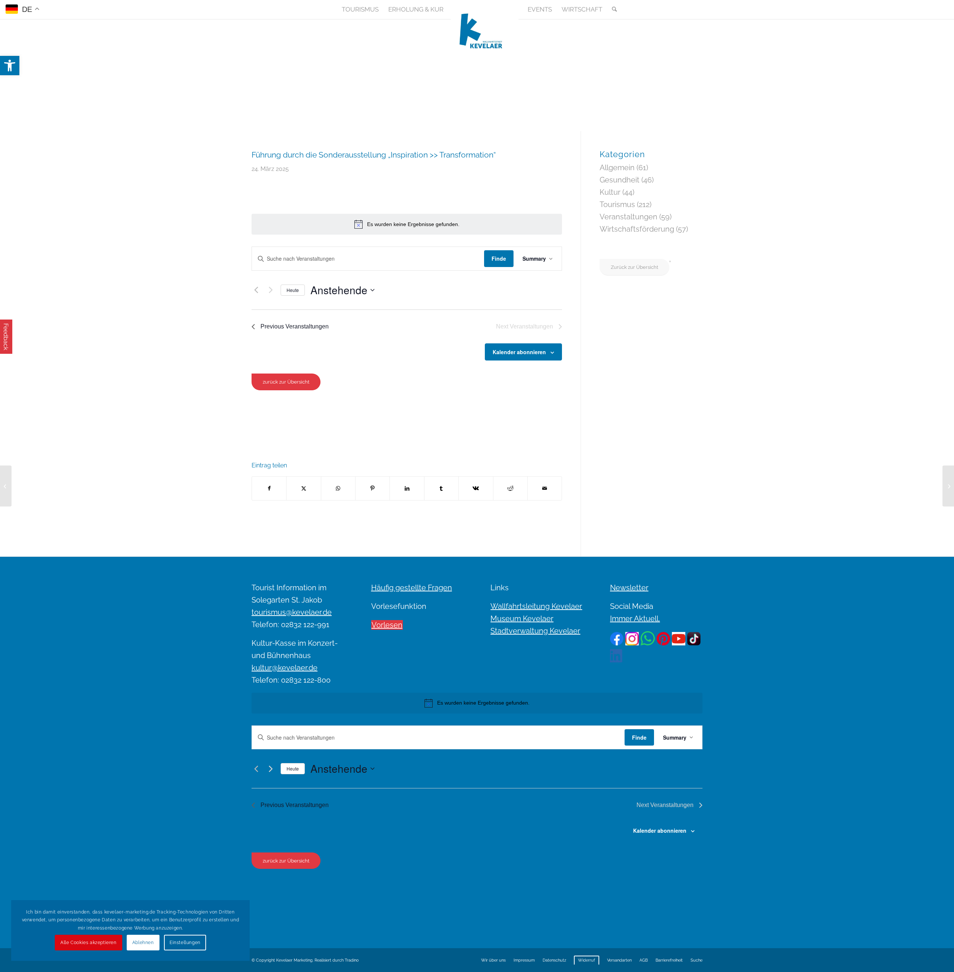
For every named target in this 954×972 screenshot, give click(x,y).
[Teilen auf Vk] (476, 488)
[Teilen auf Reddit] (510, 488)
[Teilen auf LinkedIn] (407, 488)
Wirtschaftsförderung (637, 229)
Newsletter (629, 587)
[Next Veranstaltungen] (270, 290)
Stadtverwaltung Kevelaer (535, 630)
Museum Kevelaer (521, 618)
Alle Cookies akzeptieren (88, 942)
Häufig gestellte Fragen (411, 587)
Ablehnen (143, 942)
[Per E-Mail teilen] (545, 488)
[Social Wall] (696, 9)
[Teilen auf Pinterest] (372, 488)
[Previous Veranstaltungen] (256, 290)
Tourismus (617, 204)
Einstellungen (185, 942)
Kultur (610, 192)
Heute (293, 290)
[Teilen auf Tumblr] (441, 488)
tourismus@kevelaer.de (292, 612)
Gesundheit (619, 179)
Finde (499, 258)
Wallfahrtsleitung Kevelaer (536, 606)
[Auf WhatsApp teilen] (338, 488)
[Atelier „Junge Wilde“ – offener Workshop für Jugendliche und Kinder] (6, 486)
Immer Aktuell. (635, 618)
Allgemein (617, 167)
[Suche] (612, 9)
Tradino (352, 960)
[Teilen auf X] (303, 488)
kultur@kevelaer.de (285, 667)
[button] (9, 65)
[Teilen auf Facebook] (269, 488)
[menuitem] (360, 9)
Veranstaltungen (628, 216)
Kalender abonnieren (519, 352)
